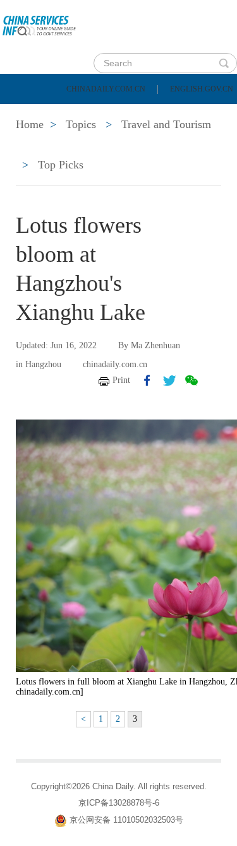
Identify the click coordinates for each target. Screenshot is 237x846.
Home (29, 113)
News (166, 113)
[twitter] (169, 380)
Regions (183, 145)
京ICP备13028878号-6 (118, 803)
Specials (39, 145)
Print (121, 380)
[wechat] (191, 380)
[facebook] (147, 380)
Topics (111, 145)
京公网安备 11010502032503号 (126, 820)
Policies (98, 113)
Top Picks (60, 164)
